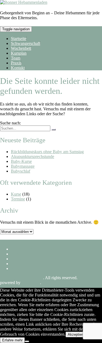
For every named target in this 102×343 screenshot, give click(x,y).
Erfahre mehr (12, 340)
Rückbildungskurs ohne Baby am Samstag (47, 151)
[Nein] (27, 341)
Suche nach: (10, 123)
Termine (18, 199)
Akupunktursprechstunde (32, 156)
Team (15, 58)
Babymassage (23, 166)
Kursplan (19, 53)
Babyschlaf (20, 171)
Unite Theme (90, 277)
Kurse (16, 194)
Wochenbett (21, 48)
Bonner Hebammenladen (21, 277)
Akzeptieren (77, 334)
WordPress (30, 282)
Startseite (18, 38)
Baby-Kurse (21, 161)
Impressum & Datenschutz (33, 249)
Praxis (16, 63)
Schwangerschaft (25, 43)
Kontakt (18, 67)
